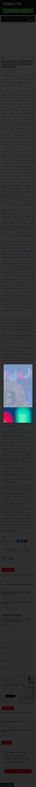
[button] (30, 367)
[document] (18, 393)
